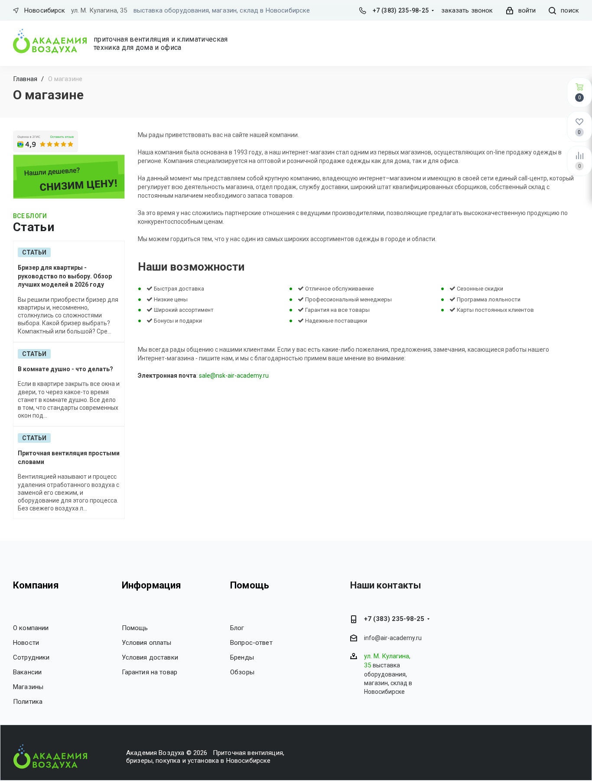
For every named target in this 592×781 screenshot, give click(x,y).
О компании (31, 628)
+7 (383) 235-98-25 (401, 10)
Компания (36, 585)
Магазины (28, 687)
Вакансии (27, 672)
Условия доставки (150, 657)
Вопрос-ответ (251, 643)
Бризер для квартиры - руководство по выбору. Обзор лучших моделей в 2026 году (65, 276)
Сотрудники (31, 657)
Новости (26, 643)
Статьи (34, 252)
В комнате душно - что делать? (65, 369)
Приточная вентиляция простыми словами (69, 457)
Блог (237, 628)
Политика (27, 702)
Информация (152, 585)
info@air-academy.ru (393, 637)
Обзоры (242, 672)
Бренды (242, 657)
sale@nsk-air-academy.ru (234, 375)
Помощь (135, 628)
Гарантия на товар (150, 672)
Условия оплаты (147, 643)
